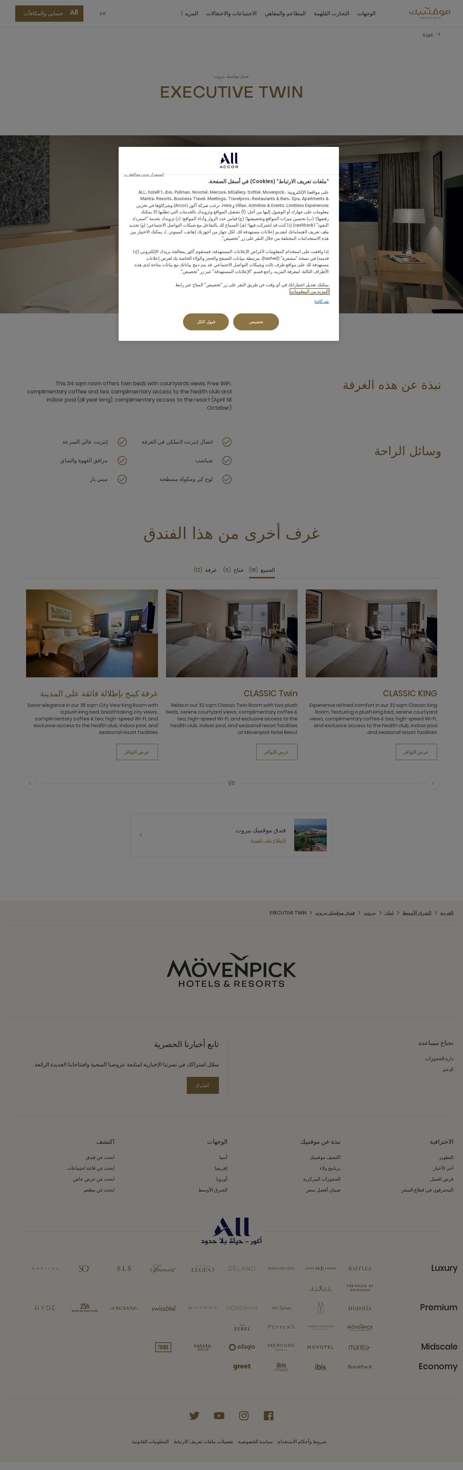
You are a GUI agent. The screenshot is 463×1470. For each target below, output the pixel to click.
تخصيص (256, 321)
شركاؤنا (322, 301)
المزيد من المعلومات (309, 291)
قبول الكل (206, 321)
